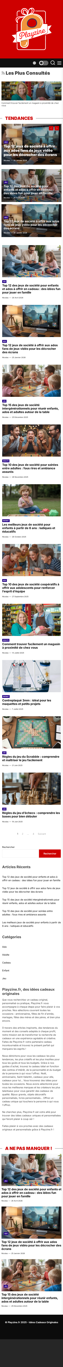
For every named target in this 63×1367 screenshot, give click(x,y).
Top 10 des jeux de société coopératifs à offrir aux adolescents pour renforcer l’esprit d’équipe (30, 588)
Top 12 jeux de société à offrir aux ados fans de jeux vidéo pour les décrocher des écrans (30, 150)
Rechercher (8, 847)
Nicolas (7, 160)
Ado (6, 142)
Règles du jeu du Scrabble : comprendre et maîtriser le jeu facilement (30, 758)
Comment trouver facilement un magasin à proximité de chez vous (31, 645)
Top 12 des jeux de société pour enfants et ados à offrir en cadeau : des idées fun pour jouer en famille (28, 189)
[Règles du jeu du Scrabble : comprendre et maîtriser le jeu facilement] (31, 732)
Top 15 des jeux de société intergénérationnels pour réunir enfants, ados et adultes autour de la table (30, 408)
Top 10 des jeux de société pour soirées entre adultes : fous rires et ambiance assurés (30, 468)
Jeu (5, 182)
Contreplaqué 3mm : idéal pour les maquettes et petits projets (30, 103)
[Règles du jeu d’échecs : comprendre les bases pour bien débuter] (31, 789)
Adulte (6, 461)
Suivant (42, 833)
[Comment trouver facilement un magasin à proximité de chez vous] (31, 620)
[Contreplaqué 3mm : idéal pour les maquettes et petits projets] (31, 90)
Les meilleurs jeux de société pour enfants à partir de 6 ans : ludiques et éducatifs (28, 528)
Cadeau (6, 962)
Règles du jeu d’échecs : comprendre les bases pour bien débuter (31, 814)
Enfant (6, 520)
